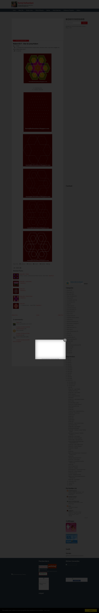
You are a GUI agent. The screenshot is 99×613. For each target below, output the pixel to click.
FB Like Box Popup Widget (55, 358)
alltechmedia (48, 358)
